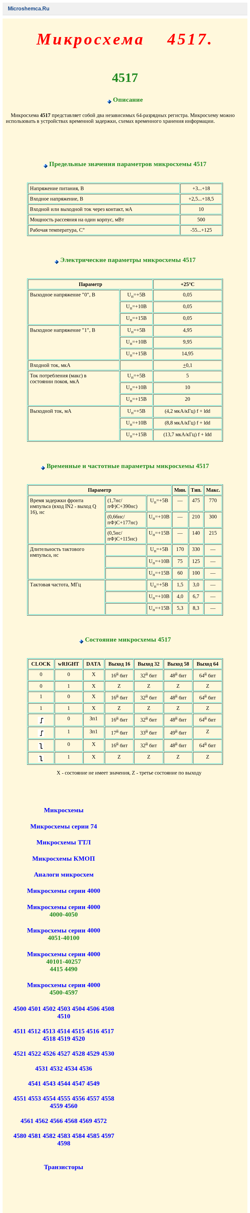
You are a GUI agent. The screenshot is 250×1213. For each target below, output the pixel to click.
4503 (63, 1008)
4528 (78, 1053)
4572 (100, 1120)
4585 (93, 1135)
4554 (49, 1098)
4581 (34, 1135)
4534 (70, 1068)
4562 (41, 1120)
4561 (27, 1120)
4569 (85, 1120)
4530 (107, 1053)
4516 (92, 1031)
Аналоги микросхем (64, 874)
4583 (63, 1135)
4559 (56, 1105)
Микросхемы (64, 810)
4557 (93, 1098)
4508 (107, 1008)
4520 (78, 1038)
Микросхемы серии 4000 (63, 890)
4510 (63, 1016)
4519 (63, 1038)
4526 (49, 1053)
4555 (63, 1098)
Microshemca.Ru (28, 8)
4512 (34, 1031)
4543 (49, 1083)
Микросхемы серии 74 (63, 826)
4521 (19, 1053)
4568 (70, 1120)
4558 (107, 1098)
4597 (107, 1135)
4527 (63, 1053)
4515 (78, 1031)
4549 (93, 1083)
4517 (107, 1031)
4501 (34, 1008)
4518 (49, 1038)
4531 (41, 1068)
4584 (78, 1135)
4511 (19, 1031)
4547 (78, 1083)
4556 (78, 1098)
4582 (49, 1135)
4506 (93, 1008)
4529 (93, 1053)
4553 (34, 1098)
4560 (70, 1105)
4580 (19, 1135)
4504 (78, 1008)
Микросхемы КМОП (63, 858)
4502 (49, 1008)
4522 (34, 1053)
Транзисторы (63, 1166)
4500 (19, 1008)
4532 (56, 1068)
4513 (48, 1031)
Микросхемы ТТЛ (63, 842)
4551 (19, 1098)
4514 (63, 1031)
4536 (85, 1068)
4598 (63, 1143)
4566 (56, 1120)
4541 (34, 1083)
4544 (63, 1083)
